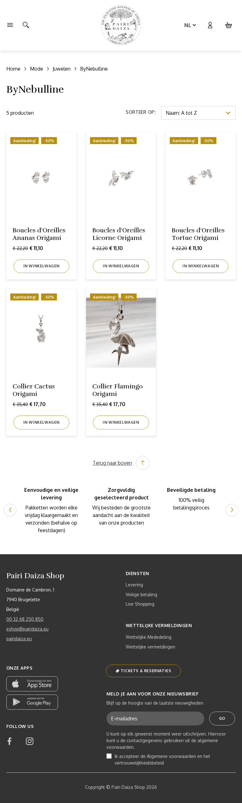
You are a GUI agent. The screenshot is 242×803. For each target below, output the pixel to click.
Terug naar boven (112, 463)
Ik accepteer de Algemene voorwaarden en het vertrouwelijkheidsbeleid (162, 759)
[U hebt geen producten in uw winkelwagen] (229, 25)
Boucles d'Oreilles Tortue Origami (198, 234)
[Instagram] (30, 741)
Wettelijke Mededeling (148, 637)
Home (13, 69)
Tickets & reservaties (146, 670)
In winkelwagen (41, 266)
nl (188, 25)
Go (222, 718)
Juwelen (62, 69)
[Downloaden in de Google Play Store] (32, 702)
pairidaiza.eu (19, 638)
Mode (36, 69)
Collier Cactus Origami (34, 390)
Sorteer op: (141, 112)
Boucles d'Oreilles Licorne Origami (118, 234)
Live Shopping (140, 604)
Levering (134, 584)
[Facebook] (9, 741)
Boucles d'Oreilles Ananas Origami (39, 234)
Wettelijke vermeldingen (150, 646)
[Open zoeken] (26, 25)
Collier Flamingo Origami (117, 390)
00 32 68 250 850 (24, 619)
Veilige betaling (141, 594)
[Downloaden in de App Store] (32, 683)
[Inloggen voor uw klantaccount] (210, 25)
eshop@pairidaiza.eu (27, 628)
